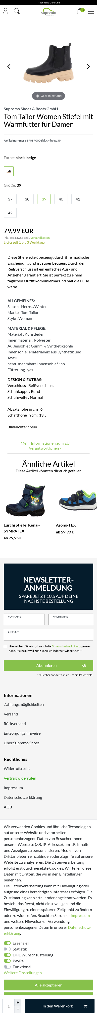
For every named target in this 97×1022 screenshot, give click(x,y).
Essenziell (21, 943)
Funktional (22, 966)
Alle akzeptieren (48, 985)
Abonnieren (46, 665)
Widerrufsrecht (17, 768)
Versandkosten (40, 237)
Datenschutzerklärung (23, 797)
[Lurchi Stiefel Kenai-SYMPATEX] (26, 500)
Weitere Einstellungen (23, 972)
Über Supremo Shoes (22, 742)
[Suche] (17, 11)
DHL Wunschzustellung (33, 954)
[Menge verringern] (17, 1009)
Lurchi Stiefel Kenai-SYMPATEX (22, 528)
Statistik (20, 949)
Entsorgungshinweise (22, 733)
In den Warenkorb (58, 1006)
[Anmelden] (5, 11)
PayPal (19, 960)
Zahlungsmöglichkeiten (24, 704)
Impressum (13, 787)
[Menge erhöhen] (17, 1002)
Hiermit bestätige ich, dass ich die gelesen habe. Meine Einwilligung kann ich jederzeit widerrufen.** (50, 648)
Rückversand (15, 723)
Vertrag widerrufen (20, 778)
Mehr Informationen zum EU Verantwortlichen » (45, 445)
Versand (11, 714)
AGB (8, 806)
